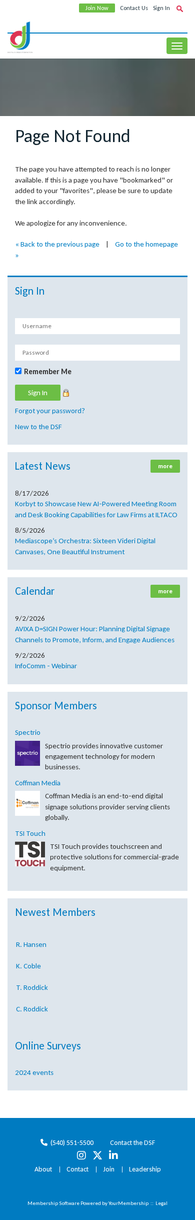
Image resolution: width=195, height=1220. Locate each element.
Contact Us (134, 8)
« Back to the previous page (57, 244)
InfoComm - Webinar (46, 665)
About (43, 1169)
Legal (162, 1203)
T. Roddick (32, 984)
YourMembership (128, 1203)
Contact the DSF (132, 1142)
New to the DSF (38, 426)
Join (108, 1169)
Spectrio (27, 732)
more (165, 466)
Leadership (145, 1169)
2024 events (34, 1072)
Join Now (97, 8)
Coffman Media (37, 782)
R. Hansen (31, 941)
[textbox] (180, 8)
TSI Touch (30, 833)
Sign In (161, 8)
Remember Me (48, 371)
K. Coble (28, 963)
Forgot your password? (50, 410)
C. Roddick (32, 1006)
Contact (77, 1169)
